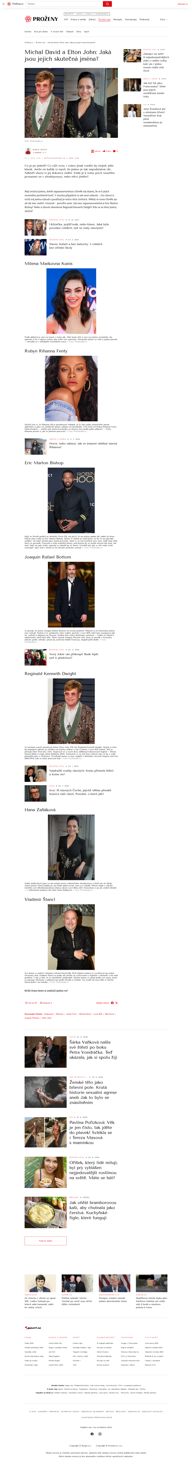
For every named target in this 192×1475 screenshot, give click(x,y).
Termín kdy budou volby (34, 1356)
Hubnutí (70, 32)
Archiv (110, 1412)
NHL (75, 1365)
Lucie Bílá (97, 1014)
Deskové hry (114, 1393)
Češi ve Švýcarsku (128, 1356)
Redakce (54, 1412)
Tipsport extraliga (80, 1352)
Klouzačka (102, 1389)
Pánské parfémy (150, 1393)
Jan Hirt (52, 1352)
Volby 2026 (29, 1343)
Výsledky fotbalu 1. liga (82, 1348)
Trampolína (83, 1389)
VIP (66, 19)
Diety (78, 32)
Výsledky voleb (30, 1352)
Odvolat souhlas (152, 1412)
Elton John (47, 1018)
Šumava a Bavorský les (130, 1352)
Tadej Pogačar (54, 1356)
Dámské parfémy (90, 1393)
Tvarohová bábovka (104, 1356)
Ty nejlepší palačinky (105, 1343)
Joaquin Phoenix (32, 1018)
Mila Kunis (109, 1014)
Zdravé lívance (103, 1352)
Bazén (60, 1389)
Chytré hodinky (136, 1393)
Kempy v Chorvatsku (129, 1343)
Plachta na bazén (71, 1389)
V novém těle (57, 32)
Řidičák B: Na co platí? (154, 1356)
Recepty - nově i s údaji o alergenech (87, 14)
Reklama (121, 1412)
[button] (71, 103)
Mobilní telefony (60, 1393)
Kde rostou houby (97, 1385)
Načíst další (45, 1241)
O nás (32, 1412)
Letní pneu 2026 (151, 1343)
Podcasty (144, 19)
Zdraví (92, 19)
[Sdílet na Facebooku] (112, 1002)
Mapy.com (69, 1385)
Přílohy (74, 1197)
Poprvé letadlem (127, 1348)
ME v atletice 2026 (80, 1356)
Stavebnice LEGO (76, 1393)
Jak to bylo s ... (78, 1077)
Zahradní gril (133, 1389)
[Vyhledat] (107, 4)
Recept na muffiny (104, 1348)
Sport (86, 32)
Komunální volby (31, 1365)
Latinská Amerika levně (130, 1361)
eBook (97, 151)
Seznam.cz (183, 4)
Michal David (85, 1014)
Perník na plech (103, 1365)
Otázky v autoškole (152, 1361)
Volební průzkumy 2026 (34, 1348)
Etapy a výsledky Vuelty (58, 1348)
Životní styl (104, 19)
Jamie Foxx (71, 1014)
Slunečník (93, 1389)
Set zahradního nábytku (117, 1389)
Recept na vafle (103, 1361)
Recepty (117, 19)
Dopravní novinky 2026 (154, 1352)
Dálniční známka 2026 (153, 1348)
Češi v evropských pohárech (129, 1385)
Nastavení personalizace (97, 1417)
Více (162, 19)
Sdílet (108, 151)
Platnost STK (150, 1365)
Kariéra (28, 32)
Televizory (125, 1393)
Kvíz (51, 786)
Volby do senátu (31, 1361)
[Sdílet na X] (116, 1002)
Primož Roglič (54, 1361)
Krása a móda (78, 19)
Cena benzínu (111, 1385)
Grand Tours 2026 (56, 1365)
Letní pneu (103, 1393)
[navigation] (3, 4)
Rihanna (59, 1014)
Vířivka (142, 1389)
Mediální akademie (92, 1412)
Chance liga (77, 1343)
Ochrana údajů (70, 1412)
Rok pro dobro (41, 32)
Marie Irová (39, 150)
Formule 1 (76, 1361)
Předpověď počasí (81, 1385)
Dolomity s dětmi (128, 1365)
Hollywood (48, 1014)
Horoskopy (131, 19)
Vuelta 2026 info (55, 1343)
